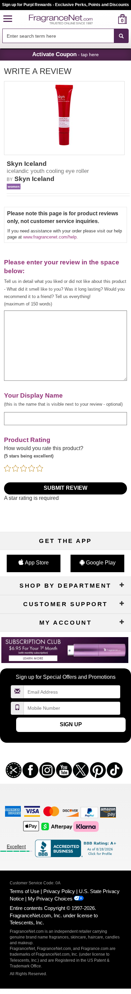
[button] (7, 19)
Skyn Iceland (34, 178)
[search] (112, 19)
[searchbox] (58, 36)
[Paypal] (89, 812)
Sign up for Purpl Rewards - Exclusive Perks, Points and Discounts (65, 4)
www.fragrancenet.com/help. (50, 237)
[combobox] (65, 36)
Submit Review (65, 488)
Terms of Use (24, 891)
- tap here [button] (65, 54)
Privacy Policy (59, 891)
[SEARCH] (121, 36)
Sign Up (71, 724)
